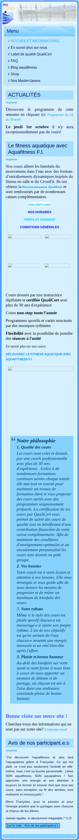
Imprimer (11, 102)
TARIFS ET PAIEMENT (39, 219)
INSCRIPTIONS (39, 205)
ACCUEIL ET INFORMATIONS (35, 41)
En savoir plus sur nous (29, 47)
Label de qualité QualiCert (31, 54)
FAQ (14, 61)
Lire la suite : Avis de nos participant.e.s (32, 825)
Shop (15, 74)
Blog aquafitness (24, 67)
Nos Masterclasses (25, 81)
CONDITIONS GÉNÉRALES (39, 227)
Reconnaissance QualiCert (42, 187)
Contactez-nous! (56, 729)
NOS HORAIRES (39, 212)
